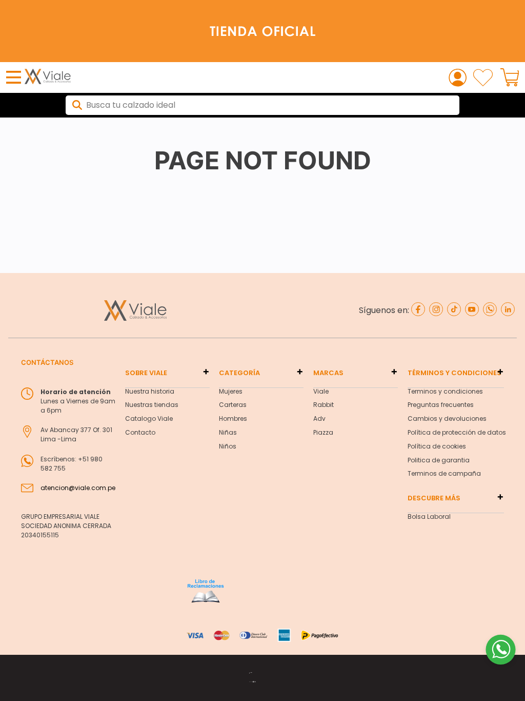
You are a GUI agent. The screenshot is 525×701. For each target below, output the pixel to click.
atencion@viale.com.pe (78, 487)
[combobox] (262, 105)
